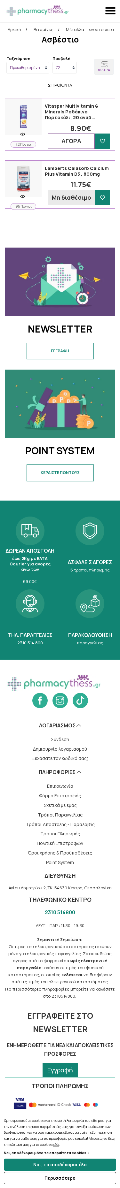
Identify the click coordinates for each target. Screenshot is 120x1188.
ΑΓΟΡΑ (71, 141)
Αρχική (14, 29)
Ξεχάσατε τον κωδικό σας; (60, 758)
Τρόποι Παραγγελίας (60, 815)
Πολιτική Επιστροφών (60, 843)
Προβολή (61, 58)
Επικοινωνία (60, 786)
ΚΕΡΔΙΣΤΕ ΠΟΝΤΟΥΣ (60, 472)
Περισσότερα (60, 1178)
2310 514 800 (30, 616)
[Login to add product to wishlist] (102, 141)
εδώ (56, 1144)
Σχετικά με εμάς (60, 805)
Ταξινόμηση (18, 58)
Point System (60, 862)
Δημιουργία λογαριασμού (60, 749)
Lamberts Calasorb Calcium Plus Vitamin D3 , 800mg (77, 171)
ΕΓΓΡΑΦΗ (60, 351)
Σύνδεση (60, 739)
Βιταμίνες (43, 29)
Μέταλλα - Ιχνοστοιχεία (90, 29)
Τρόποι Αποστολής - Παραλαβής (60, 824)
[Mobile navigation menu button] (111, 11)
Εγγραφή (60, 1070)
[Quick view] (22, 134)
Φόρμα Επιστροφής (60, 796)
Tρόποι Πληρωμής (60, 834)
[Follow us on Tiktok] (80, 700)
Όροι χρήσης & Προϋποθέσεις (60, 853)
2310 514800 (60, 912)
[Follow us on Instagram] (60, 700)
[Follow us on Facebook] (40, 700)
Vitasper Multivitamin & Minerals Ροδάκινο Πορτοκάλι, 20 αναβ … (71, 111)
